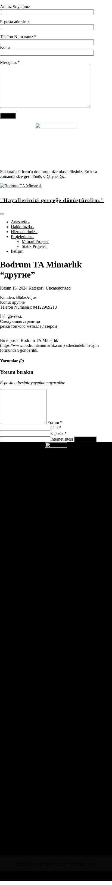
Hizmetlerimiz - (24, 231)
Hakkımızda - (22, 226)
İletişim (17, 251)
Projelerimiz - (22, 236)
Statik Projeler (34, 246)
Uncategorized (58, 288)
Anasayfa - (20, 221)
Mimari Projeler (35, 241)
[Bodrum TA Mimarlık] (21, 185)
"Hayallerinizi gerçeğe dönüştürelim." (52, 200)
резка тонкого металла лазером (28, 326)
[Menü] (2, 214)
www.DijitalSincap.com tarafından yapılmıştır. (56, 863)
